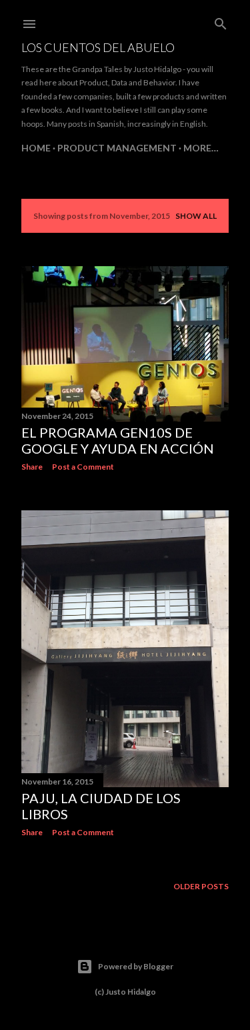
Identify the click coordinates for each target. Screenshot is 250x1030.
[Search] (221, 21)
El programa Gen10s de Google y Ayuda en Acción (117, 440)
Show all (196, 216)
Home (36, 147)
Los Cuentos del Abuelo (98, 47)
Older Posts (201, 886)
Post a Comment (83, 467)
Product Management (117, 147)
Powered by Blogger (135, 966)
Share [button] (32, 467)
